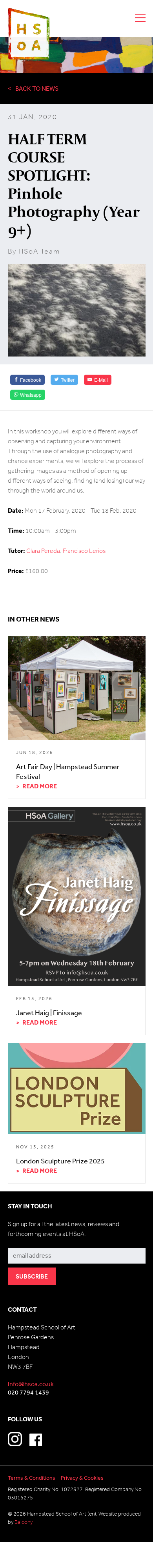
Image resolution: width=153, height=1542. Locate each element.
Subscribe (22, 1242)
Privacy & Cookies (82, 1477)
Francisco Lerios (84, 550)
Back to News (36, 88)
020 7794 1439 (28, 1392)
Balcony (24, 1522)
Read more (39, 786)
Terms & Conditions (31, 1477)
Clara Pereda (43, 550)
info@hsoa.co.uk (31, 1384)
